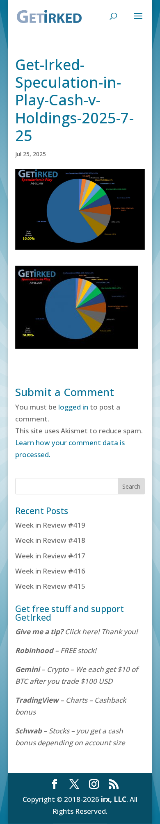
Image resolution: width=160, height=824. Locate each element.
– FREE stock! (55, 650)
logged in (73, 407)
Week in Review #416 (50, 571)
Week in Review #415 (50, 586)
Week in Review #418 (50, 540)
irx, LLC (113, 799)
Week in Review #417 (50, 555)
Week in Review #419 (50, 525)
